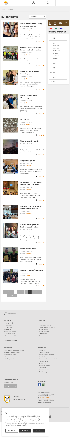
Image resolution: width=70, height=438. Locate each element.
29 (19, 292)
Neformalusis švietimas (45, 325)
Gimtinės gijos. (25, 119)
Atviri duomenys (43, 372)
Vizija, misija (8, 327)
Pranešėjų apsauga (44, 361)
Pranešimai (29, 31)
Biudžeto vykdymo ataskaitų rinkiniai (15, 350)
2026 (54, 38)
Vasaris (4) (56, 56)
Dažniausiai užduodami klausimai (48, 359)
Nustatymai (11, 430)
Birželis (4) (56, 45)
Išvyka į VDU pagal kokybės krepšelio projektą (29, 73)
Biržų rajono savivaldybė (19, 399)
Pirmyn (15, 295)
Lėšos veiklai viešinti (10, 354)
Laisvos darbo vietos (44, 352)
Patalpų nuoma (43, 333)
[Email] (43, 384)
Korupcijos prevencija (44, 365)
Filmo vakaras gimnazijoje (29, 141)
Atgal (5, 292)
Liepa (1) (55, 43)
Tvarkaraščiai (12, 313)
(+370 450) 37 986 (44, 397)
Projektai (7, 357)
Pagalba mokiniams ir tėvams (47, 327)
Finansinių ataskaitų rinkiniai (12, 352)
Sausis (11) (56, 58)
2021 (54, 81)
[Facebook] (39, 384)
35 (40, 292)
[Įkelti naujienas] (19, 3)
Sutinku (38, 430)
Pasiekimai (8, 329)
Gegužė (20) (56, 48)
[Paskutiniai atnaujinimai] (33, 3)
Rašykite (7, 386)
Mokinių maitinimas (44, 331)
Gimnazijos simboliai (10, 331)
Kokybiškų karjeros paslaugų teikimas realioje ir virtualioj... (30, 49)
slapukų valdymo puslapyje (19, 425)
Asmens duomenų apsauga (46, 354)
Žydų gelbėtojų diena (27, 161)
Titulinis (3, 9)
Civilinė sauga (42, 367)
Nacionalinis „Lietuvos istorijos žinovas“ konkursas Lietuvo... (31, 183)
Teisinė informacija (44, 369)
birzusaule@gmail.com (46, 399)
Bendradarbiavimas (10, 338)
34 (36, 292)
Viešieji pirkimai (9, 359)
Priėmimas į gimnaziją (11, 340)
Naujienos (10, 9)
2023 (54, 72)
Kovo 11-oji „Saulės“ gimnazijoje (31, 270)
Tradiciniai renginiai (10, 336)
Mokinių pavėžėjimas (44, 329)
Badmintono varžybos (28, 249)
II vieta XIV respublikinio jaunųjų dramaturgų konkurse (31, 25)
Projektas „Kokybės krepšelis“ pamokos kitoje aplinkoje (31, 207)
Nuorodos (41, 350)
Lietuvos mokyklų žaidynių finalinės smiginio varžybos (29, 226)
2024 (54, 68)
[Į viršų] (50, 416)
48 (12, 295)
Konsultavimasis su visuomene (47, 357)
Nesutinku (25, 430)
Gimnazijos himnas (10, 333)
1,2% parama (42, 363)
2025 (54, 63)
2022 (54, 77)
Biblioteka (41, 336)
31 (26, 292)
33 (33, 292)
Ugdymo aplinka (9, 325)
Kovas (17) (56, 53)
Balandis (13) (56, 50)
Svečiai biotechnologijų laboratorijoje (28, 97)
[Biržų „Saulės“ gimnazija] (6, 2)
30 (22, 292)
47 (8, 295)
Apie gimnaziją (9, 323)
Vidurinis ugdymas (44, 323)
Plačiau (40, 41)
